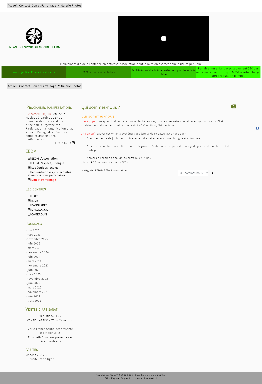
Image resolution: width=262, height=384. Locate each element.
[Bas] (257, 138)
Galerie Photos (71, 5)
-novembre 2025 (37, 239)
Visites (50, 349)
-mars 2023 (33, 274)
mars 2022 (34, 287)
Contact (24, 5)
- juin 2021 (33, 296)
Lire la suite (63, 143)
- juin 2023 (33, 270)
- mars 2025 (34, 248)
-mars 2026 (33, 234)
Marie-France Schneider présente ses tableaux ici (50, 331)
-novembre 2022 (37, 278)
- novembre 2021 (37, 292)
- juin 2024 (33, 256)
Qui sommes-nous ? (100, 107)
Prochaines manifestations (50, 107)
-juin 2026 (33, 230)
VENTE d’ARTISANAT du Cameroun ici (50, 322)
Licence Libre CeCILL (145, 378)
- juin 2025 (33, 243)
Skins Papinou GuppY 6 (118, 378)
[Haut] (257, 128)
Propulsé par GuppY (107, 375)
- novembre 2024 (37, 252)
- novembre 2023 (37, 265)
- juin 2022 (33, 283)
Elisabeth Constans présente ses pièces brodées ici (50, 339)
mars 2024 (34, 261)
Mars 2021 (34, 300)
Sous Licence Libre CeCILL (150, 375)
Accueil (13, 5)
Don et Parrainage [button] (44, 5)
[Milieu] (257, 133)
